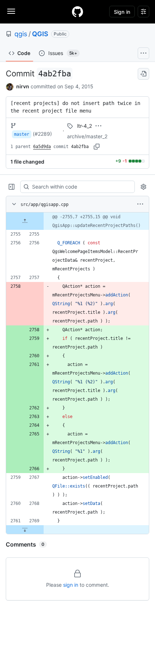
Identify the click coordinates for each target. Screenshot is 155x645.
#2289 (42, 134)
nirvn (22, 86)
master (21, 134)
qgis (20, 34)
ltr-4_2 (84, 126)
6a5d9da (42, 146)
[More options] (140, 204)
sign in (70, 585)
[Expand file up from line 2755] (25, 221)
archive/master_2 (87, 136)
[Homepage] (77, 11)
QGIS (40, 34)
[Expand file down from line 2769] (25, 529)
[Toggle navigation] (11, 11)
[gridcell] (77, 221)
